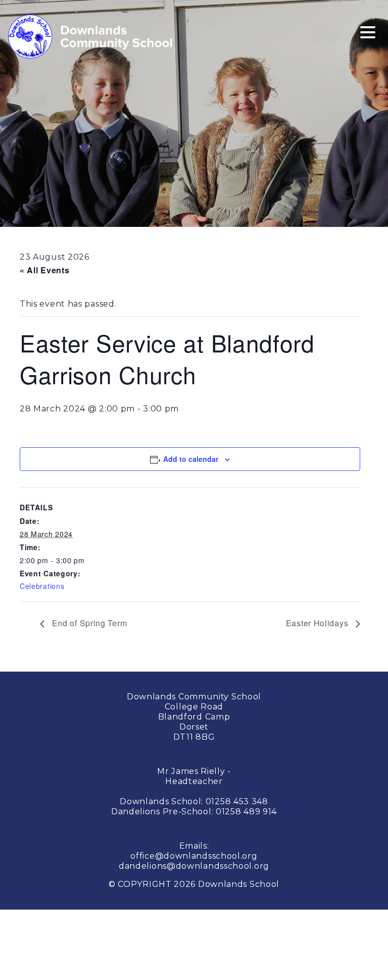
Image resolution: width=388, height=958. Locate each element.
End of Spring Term (88, 623)
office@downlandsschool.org (193, 856)
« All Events (44, 270)
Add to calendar (190, 459)
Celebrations (42, 586)
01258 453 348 (237, 801)
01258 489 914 (246, 811)
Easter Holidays (318, 623)
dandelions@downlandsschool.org (194, 866)
